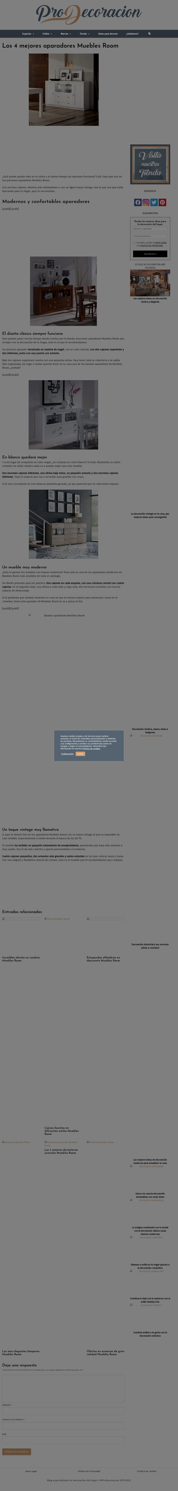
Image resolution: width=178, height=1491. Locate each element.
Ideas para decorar (108, 33)
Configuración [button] (67, 754)
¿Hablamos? (132, 33)
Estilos (46, 33)
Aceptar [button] (80, 754)
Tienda (83, 33)
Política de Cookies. (91, 748)
